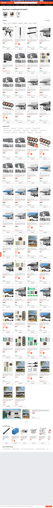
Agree (49, 506)
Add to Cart (8, 122)
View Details (45, 232)
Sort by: (46, 20)
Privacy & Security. (31, 506)
